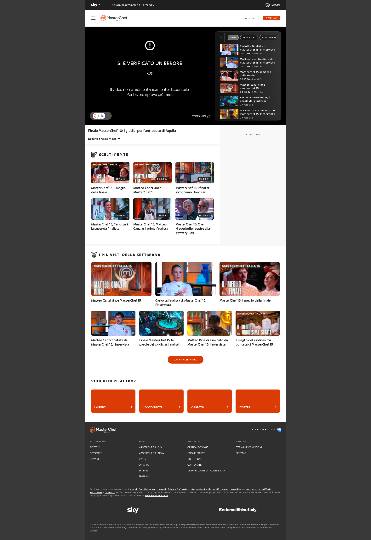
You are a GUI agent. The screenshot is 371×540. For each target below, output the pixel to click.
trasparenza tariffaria (258, 489)
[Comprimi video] (222, 37)
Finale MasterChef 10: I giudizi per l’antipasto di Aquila (132, 130)
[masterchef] (115, 18)
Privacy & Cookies (178, 489)
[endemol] (238, 510)
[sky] (133, 509)
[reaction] (102, 116)
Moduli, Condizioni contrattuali (148, 489)
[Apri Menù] (95, 18)
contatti (110, 492)
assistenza (96, 492)
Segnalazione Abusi (156, 495)
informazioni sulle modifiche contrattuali (214, 489)
